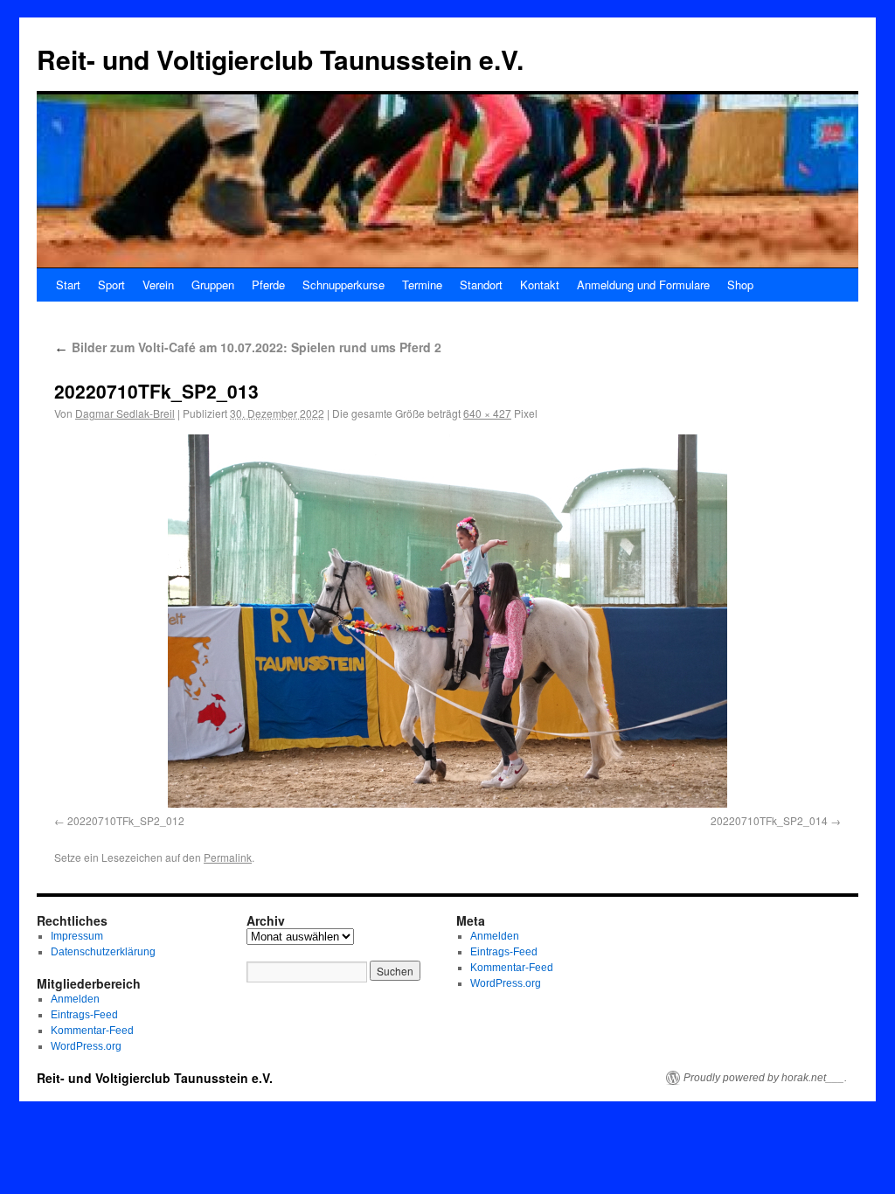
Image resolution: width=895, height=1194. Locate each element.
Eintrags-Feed (84, 1015)
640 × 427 (487, 413)
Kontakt (539, 284)
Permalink (228, 857)
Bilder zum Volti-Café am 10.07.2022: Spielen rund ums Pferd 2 (247, 347)
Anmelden (75, 999)
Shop (740, 284)
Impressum (77, 936)
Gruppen (212, 284)
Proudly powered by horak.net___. (765, 1078)
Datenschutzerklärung (103, 952)
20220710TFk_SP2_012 (125, 820)
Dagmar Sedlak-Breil (125, 413)
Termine (422, 284)
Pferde (268, 284)
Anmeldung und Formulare (643, 284)
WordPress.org (86, 1046)
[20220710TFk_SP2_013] (447, 621)
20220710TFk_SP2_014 (769, 820)
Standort (481, 284)
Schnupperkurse (343, 284)
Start (68, 284)
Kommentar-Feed (92, 1030)
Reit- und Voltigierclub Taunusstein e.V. (280, 59)
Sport (111, 284)
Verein (158, 284)
